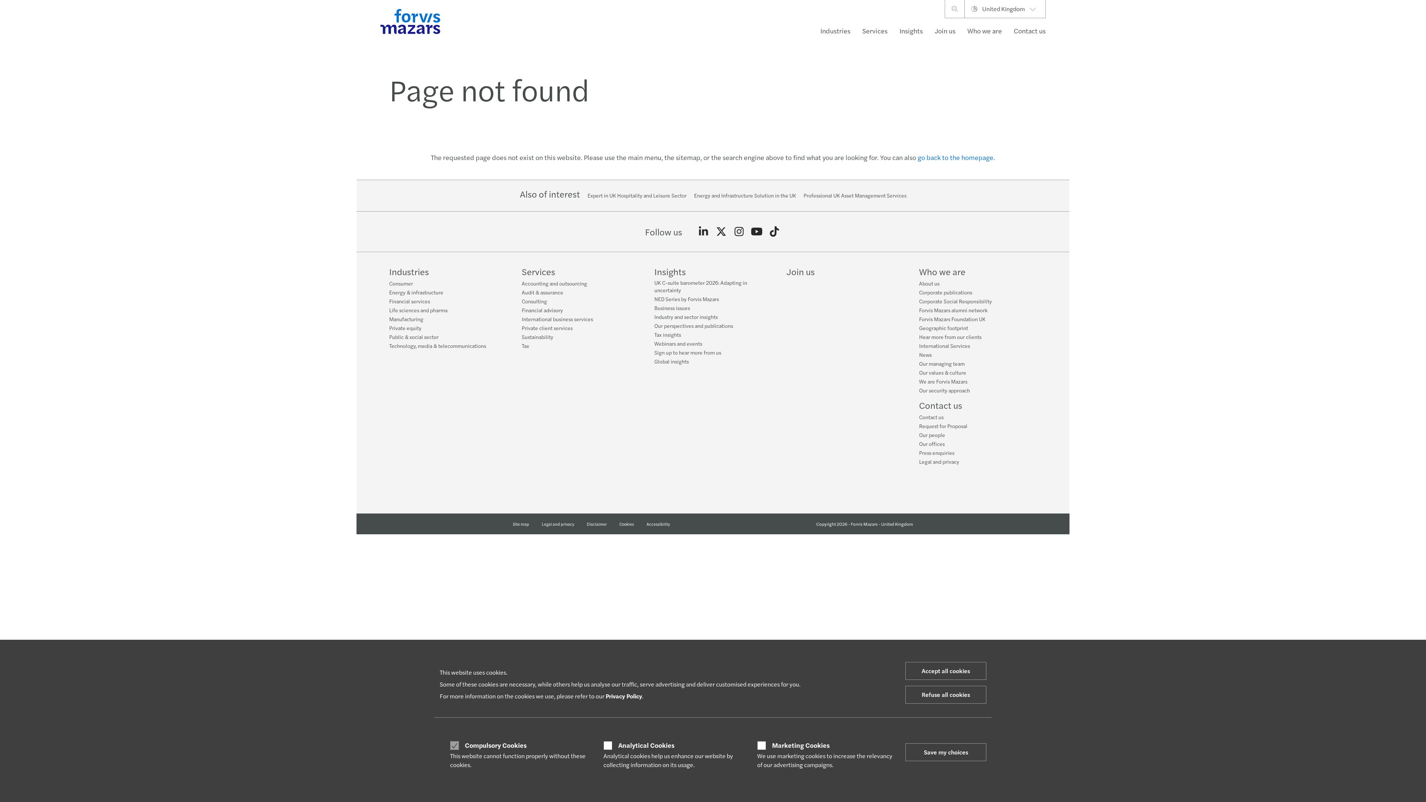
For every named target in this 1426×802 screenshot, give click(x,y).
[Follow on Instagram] (739, 231)
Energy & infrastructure (416, 292)
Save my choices (946, 752)
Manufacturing (406, 319)
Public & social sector (414, 336)
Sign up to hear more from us (687, 352)
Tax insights (667, 334)
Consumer (401, 283)
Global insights (671, 361)
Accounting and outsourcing (554, 283)
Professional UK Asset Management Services (855, 195)
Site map (521, 524)
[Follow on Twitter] (721, 231)
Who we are (984, 30)
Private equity (405, 328)
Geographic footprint (943, 328)
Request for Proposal (943, 426)
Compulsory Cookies (496, 745)
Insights (911, 30)
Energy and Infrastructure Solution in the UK (745, 195)
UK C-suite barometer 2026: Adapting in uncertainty (700, 286)
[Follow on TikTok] (774, 231)
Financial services (409, 301)
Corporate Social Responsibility (955, 301)
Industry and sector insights (686, 316)
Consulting (534, 301)
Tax (525, 345)
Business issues (672, 308)
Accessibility (658, 524)
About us (929, 283)
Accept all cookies (946, 670)
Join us (945, 30)
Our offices (932, 443)
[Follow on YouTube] (756, 231)
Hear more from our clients (950, 336)
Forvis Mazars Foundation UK (952, 319)
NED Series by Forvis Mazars (686, 299)
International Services (944, 345)
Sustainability (537, 336)
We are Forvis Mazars (943, 381)
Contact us (1030, 30)
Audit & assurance (542, 292)
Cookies (626, 524)
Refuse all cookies (946, 694)
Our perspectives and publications (693, 325)
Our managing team (942, 363)
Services (875, 30)
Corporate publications (945, 292)
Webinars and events (678, 343)
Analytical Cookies (646, 745)
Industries (835, 30)
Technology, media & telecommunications (437, 345)
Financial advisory (542, 310)
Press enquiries (936, 452)
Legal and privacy (939, 461)
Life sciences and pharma (418, 310)
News (925, 354)
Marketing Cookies (801, 745)
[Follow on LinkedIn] (703, 231)
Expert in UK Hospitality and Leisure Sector (637, 195)
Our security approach (944, 390)
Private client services (547, 328)
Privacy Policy (624, 696)
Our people (932, 435)
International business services (557, 319)
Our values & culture (942, 372)
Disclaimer (597, 524)
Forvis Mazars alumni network (953, 310)
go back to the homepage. (956, 157)
